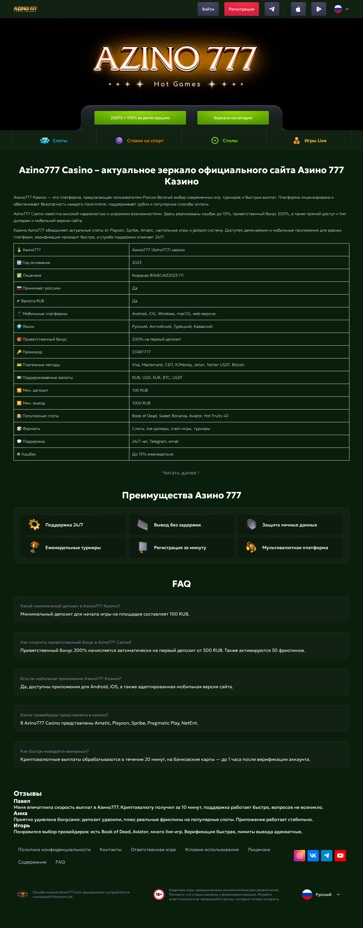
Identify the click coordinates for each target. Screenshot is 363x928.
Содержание (32, 862)
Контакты (111, 849)
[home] (25, 9)
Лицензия (259, 849)
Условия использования (212, 849)
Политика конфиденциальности (54, 849)
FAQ (60, 862)
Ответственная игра (153, 849)
